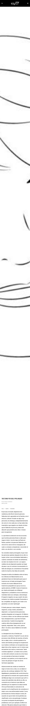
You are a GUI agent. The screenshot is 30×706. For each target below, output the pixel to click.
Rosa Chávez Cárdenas (7, 501)
